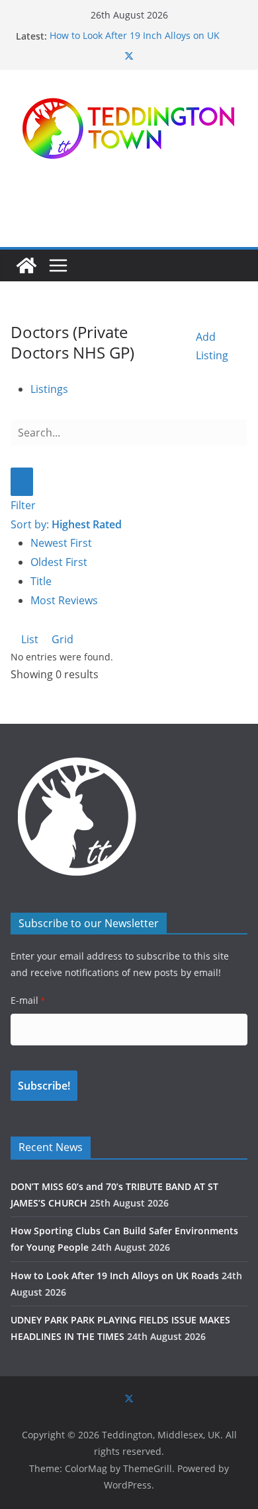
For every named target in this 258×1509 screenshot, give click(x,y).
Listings (49, 389)
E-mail (28, 1000)
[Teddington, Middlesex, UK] (26, 265)
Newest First (61, 543)
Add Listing (212, 346)
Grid (61, 639)
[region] (129, 204)
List (28, 639)
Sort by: (66, 524)
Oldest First (58, 562)
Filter (23, 505)
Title (41, 581)
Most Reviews (64, 600)
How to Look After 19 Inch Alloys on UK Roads (115, 1275)
